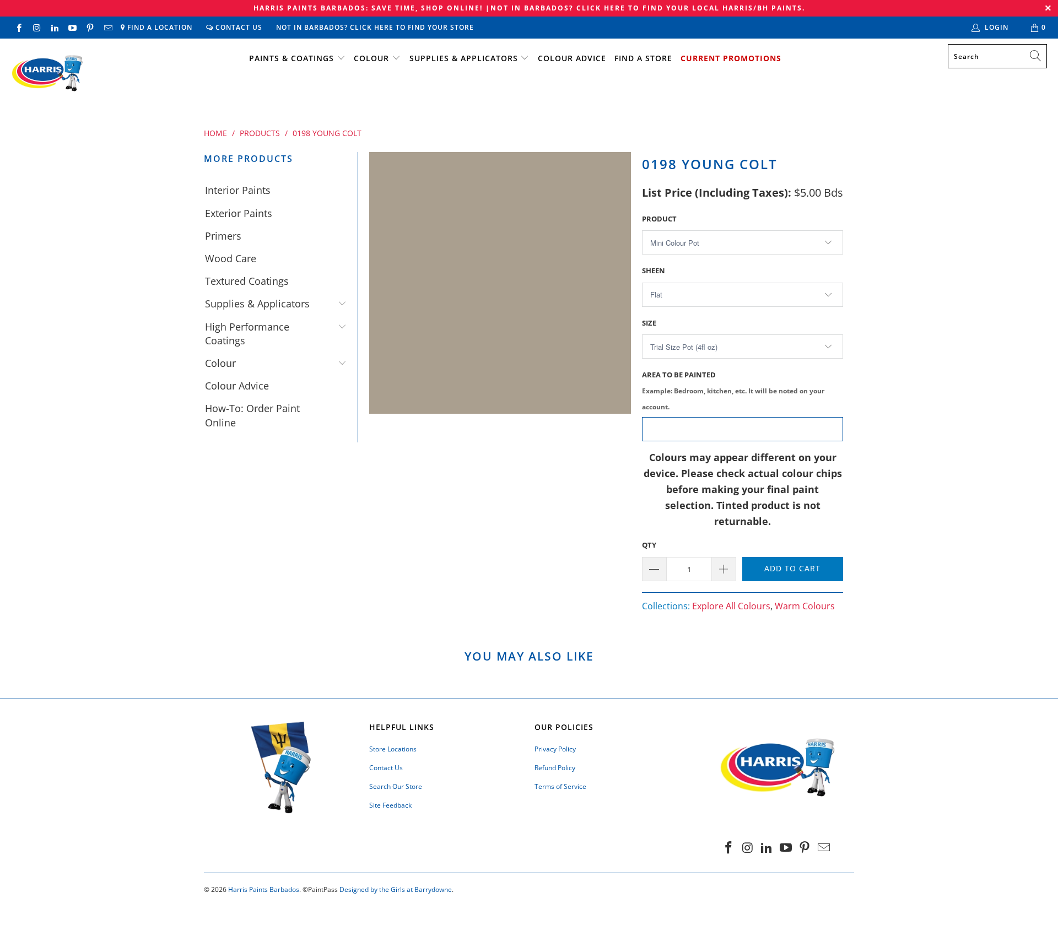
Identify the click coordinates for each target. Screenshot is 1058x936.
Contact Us (237, 27)
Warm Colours (805, 606)
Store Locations (393, 749)
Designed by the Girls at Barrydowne (395, 889)
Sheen (653, 270)
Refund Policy (555, 767)
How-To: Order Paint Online (252, 415)
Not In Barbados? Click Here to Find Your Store (375, 27)
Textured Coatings (247, 281)
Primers (223, 235)
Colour (371, 58)
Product (659, 219)
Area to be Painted (733, 390)
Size (649, 323)
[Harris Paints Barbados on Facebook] (18, 27)
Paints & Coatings (291, 58)
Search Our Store (395, 786)
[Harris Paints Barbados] (47, 74)
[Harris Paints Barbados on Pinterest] (89, 27)
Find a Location (158, 27)
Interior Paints (238, 190)
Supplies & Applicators (463, 58)
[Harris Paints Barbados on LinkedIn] (54, 27)
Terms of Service (560, 786)
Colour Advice (572, 58)
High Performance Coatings (247, 333)
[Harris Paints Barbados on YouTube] (72, 27)
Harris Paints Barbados (263, 889)
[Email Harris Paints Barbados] (107, 27)
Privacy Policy (555, 749)
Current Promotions (731, 58)
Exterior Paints (238, 213)
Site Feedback (390, 805)
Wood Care (230, 258)
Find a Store (643, 58)
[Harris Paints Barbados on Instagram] (36, 27)
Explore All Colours (731, 606)
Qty (649, 545)
